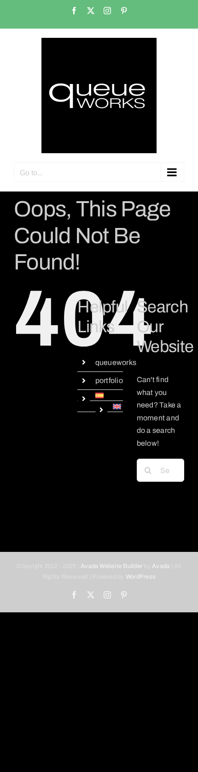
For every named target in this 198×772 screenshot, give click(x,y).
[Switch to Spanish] (109, 395)
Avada (160, 566)
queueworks (115, 362)
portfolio (109, 380)
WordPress (141, 577)
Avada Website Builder (111, 566)
